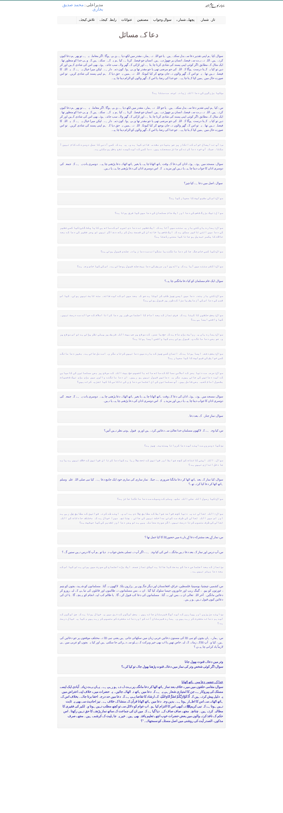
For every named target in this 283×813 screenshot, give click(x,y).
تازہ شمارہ (207, 20)
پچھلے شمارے (185, 20)
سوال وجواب (162, 20)
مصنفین (142, 20)
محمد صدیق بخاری (82, 8)
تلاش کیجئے (87, 20)
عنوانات (126, 20)
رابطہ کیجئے (107, 20)
